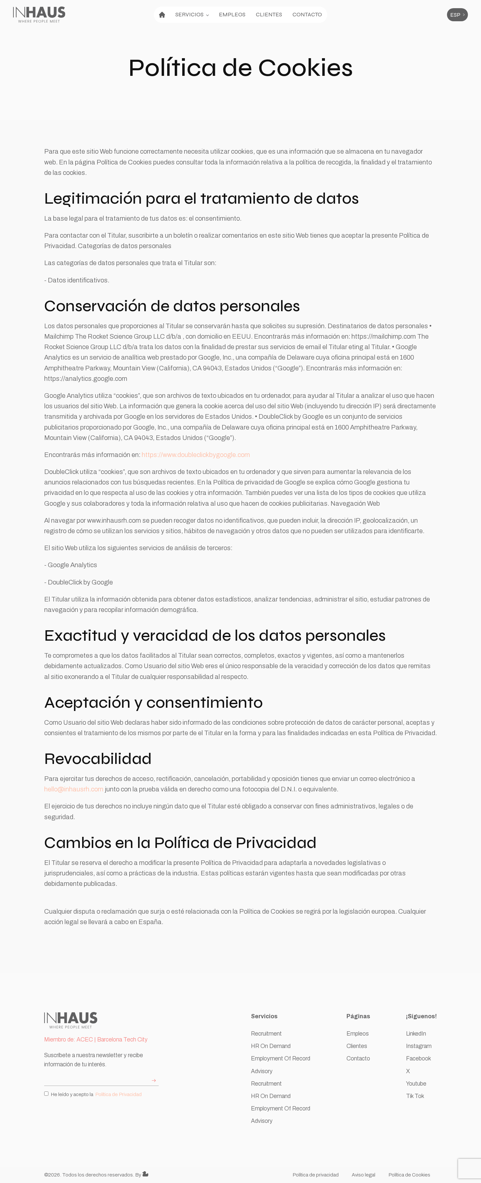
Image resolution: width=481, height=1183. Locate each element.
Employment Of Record (280, 1059)
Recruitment (266, 1034)
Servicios (189, 14)
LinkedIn (416, 1034)
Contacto (307, 14)
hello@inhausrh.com (73, 789)
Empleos (232, 14)
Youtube (416, 1084)
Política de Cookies (409, 1174)
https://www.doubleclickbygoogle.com (196, 454)
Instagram (419, 1046)
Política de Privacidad (118, 1094)
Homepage (162, 15)
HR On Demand (271, 1046)
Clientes (269, 14)
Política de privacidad (316, 1174)
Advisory (262, 1071)
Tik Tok (415, 1096)
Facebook (418, 1059)
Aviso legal (363, 1174)
